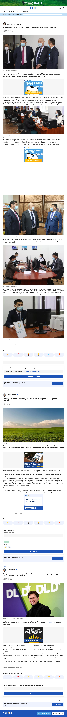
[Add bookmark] (59, 700)
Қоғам (4, 391)
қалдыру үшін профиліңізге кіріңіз (33, 371)
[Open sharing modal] (42, 700)
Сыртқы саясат (18, 11)
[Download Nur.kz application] (33, 3)
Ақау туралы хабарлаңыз (44, 713)
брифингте (14, 445)
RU (60, 8)
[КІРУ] (63, 8)
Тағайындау (25, 11)
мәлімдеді (50, 622)
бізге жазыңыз (18, 344)
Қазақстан (11, 11)
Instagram (58, 383)
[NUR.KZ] (33, 8)
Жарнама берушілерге (58, 713)
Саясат (5, 11)
